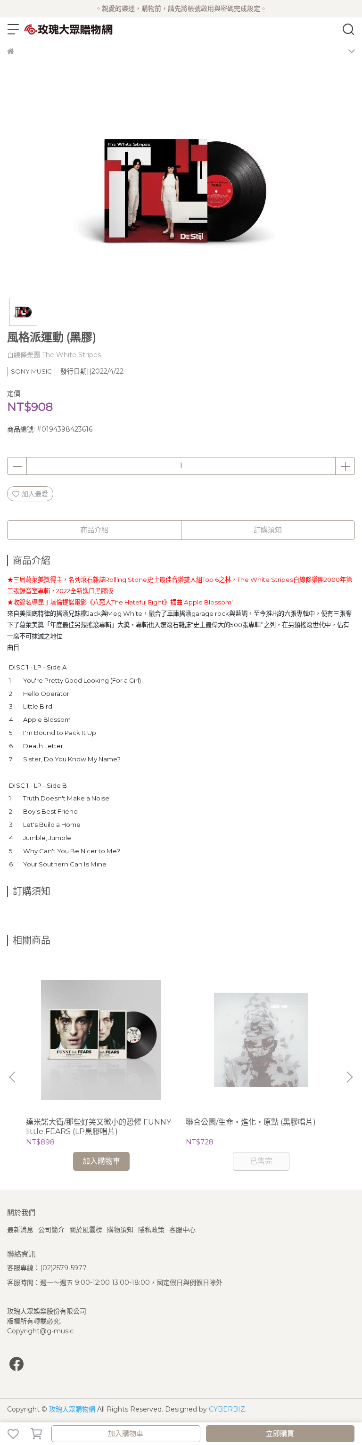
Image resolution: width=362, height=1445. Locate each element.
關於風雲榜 (85, 1229)
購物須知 (120, 1229)
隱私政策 (151, 1229)
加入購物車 (125, 1433)
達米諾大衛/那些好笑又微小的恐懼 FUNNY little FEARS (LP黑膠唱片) (98, 1127)
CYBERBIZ (227, 1409)
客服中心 (182, 1229)
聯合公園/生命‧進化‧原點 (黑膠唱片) (251, 1122)
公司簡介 (51, 1229)
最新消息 (20, 1229)
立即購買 (280, 1433)
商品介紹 (94, 529)
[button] (349, 1077)
